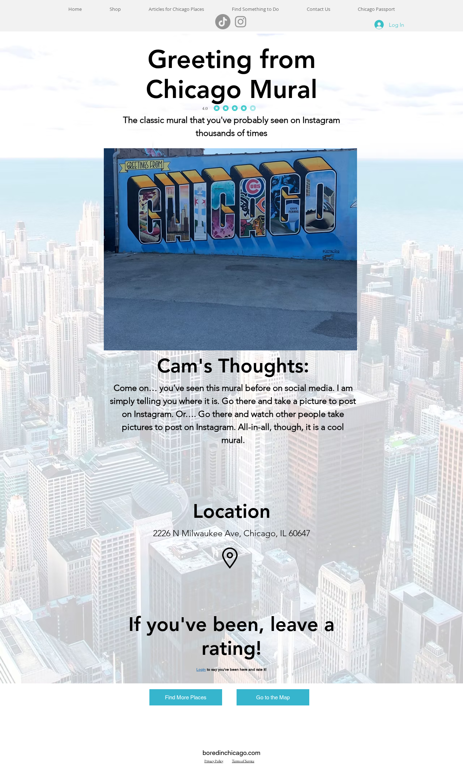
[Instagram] (240, 21)
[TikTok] (222, 21)
